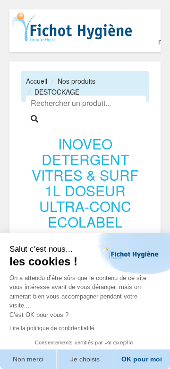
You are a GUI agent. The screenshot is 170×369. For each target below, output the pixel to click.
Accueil (36, 81)
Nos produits (76, 81)
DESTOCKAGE (56, 92)
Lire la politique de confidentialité (51, 328)
